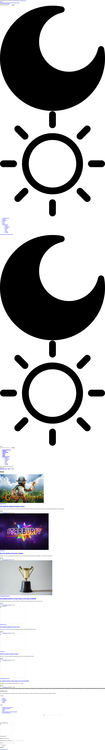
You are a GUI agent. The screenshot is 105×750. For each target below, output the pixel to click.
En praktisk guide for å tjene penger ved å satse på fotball (18, 598)
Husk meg (3, 745)
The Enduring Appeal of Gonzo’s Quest (12, 506)
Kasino (1, 550)
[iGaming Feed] (9, 2)
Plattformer (2, 503)
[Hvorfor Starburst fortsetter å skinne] (24, 549)
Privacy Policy (16, 0)
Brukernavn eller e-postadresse (6, 740)
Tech (5, 503)
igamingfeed (5, 512)
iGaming (1, 596)
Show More (7, 3)
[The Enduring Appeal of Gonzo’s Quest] (22, 502)
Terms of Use (23, 0)
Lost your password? (4, 749)
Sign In (11, 466)
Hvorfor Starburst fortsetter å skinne (11, 553)
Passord (1, 742)
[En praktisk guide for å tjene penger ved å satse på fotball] (26, 594)
